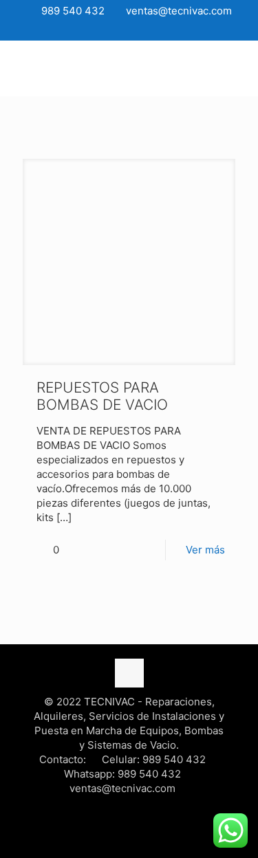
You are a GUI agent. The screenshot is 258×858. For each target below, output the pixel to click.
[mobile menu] (239, 68)
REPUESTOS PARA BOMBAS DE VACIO (102, 396)
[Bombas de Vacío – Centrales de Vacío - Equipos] (129, 68)
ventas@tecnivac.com (177, 10)
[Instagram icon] (130, 29)
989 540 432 (72, 10)
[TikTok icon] (164, 29)
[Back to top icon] (129, 673)
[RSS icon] (147, 29)
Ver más (205, 549)
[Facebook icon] (95, 29)
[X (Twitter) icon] (112, 29)
